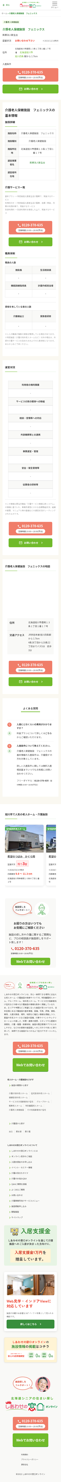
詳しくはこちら (28, 1324)
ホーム (4, 13)
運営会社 (24, 1464)
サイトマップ (17, 1217)
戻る (6, 5)
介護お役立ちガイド (19, 1173)
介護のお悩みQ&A (19, 1178)
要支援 (19, 1131)
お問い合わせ (28, 89)
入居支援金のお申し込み (21, 1161)
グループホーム (43, 1101)
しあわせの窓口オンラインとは (24, 1150)
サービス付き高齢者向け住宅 (21, 1101)
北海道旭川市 (26, 52)
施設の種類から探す (19, 1085)
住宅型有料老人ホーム (40, 1093)
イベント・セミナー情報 (21, 1167)
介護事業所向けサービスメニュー (25, 1200)
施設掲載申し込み (18, 1206)
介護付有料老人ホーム (18, 1093)
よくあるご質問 (18, 1189)
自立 (11, 1131)
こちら (48, 733)
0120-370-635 (41, 780)
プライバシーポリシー (29, 1459)
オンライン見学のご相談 (21, 1156)
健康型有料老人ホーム (18, 1097)
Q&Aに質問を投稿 (19, 1184)
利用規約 (24, 1454)
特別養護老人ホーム (33, 1105)
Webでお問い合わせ (30, 961)
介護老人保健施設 (16, 1109)
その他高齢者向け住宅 (36, 1109)
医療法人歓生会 (10, 34)
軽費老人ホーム (15, 1105)
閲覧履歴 (15, 1211)
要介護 (27, 1131)
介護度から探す (18, 1123)
